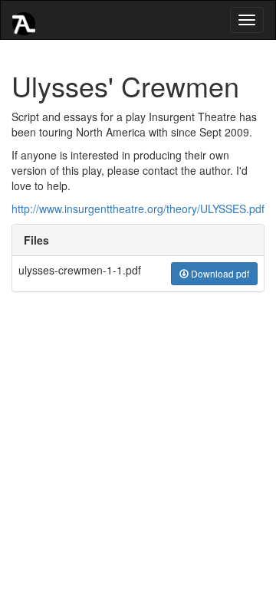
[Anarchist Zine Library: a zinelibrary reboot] (24, 20)
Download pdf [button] (219, 273)
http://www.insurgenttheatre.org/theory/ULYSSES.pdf (138, 208)
